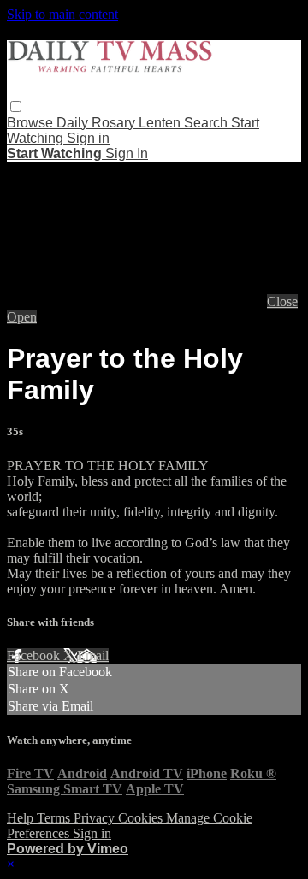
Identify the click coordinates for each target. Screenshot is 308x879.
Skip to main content (62, 14)
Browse (31, 122)
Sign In (126, 153)
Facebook (35, 655)
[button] (15, 106)
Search (207, 122)
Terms (55, 818)
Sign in (88, 138)
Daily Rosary (97, 122)
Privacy (96, 818)
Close (282, 301)
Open (22, 317)
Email (93, 655)
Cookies (142, 818)
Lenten (161, 122)
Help (22, 818)
